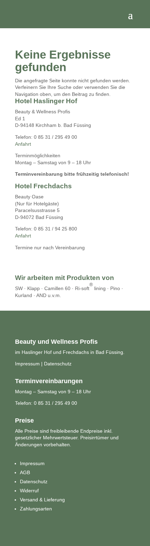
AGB (25, 472)
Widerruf (29, 490)
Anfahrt (23, 144)
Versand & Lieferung (42, 499)
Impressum (27, 363)
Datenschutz (58, 363)
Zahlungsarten (36, 508)
